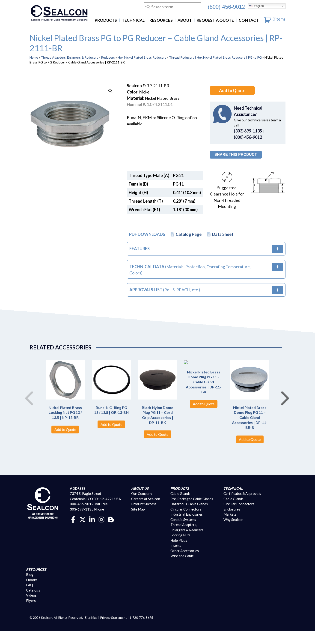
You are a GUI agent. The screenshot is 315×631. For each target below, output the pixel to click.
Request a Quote (215, 20)
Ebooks (31, 580)
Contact (249, 20)
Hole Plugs (178, 540)
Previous (27, 393)
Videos (31, 595)
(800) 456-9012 (226, 7)
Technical (133, 20)
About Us (140, 488)
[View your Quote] (267, 18)
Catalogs (33, 590)
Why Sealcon (233, 519)
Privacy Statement (113, 617)
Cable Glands (180, 493)
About (185, 20)
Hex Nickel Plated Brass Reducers (142, 57)
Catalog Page (189, 234)
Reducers (108, 57)
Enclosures (231, 509)
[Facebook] (73, 519)
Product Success (143, 504)
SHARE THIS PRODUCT (235, 154)
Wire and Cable (182, 556)
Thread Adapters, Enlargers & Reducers (69, 57)
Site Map (138, 509)
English (258, 6)
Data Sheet (222, 234)
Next (283, 393)
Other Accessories (184, 551)
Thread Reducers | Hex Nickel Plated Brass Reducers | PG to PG (215, 57)
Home (34, 57)
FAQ (29, 585)
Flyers (31, 600)
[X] (82, 519)
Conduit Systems (183, 519)
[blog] (111, 519)
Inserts (175, 545)
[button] (110, 91)
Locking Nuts (180, 535)
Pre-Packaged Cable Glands (191, 499)
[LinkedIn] (92, 519)
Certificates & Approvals (242, 493)
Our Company (141, 493)
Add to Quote (232, 90)
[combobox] (172, 6)
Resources (161, 20)
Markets (229, 514)
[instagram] (101, 519)
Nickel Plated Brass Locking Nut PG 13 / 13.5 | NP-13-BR (65, 412)
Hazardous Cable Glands (189, 504)
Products (106, 20)
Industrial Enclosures (186, 514)
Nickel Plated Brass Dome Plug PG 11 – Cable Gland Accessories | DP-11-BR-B (249, 417)
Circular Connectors (185, 509)
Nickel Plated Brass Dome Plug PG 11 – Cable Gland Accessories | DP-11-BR (203, 382)
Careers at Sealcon (145, 499)
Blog (29, 574)
